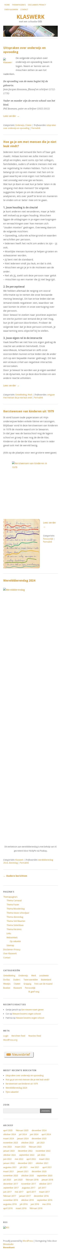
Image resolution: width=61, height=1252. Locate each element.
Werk (30, 395)
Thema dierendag (15, 917)
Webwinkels (12, 937)
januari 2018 (47, 1179)
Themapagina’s (19, 5)
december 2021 (25, 1163)
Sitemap (10, 945)
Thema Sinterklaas (15, 925)
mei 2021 (35, 1167)
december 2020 (39, 1171)
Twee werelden (30, 979)
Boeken (6, 988)
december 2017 (10, 1184)
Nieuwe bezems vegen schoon (27, 1013)
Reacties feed (34, 1036)
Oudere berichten (15, 876)
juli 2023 (41, 1142)
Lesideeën (44, 975)
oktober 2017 (45, 1184)
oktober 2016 (27, 1200)
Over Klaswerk (11, 10)
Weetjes (7, 984)
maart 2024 (8, 1138)
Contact (24, 10)
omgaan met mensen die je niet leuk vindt (29, 396)
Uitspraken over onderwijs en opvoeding (24, 1075)
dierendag (13, 863)
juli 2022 (41, 1155)
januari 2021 (22, 1171)
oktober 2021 (42, 1163)
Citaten (28, 125)
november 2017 (28, 1184)
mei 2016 (46, 1204)
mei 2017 (19, 1192)
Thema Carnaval (14, 900)
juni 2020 (18, 1179)
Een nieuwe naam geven (32, 1009)
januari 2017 (25, 1196)
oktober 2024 (9, 1134)
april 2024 (46, 1134)
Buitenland (46, 979)
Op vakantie (15, 941)
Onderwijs (19, 125)
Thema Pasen (13, 904)
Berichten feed (18, 1036)
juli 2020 (7, 1179)
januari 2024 (22, 1138)
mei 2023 (7, 1146)
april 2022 (31, 1159)
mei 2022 (19, 1159)
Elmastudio (8, 1244)
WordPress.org (10, 1040)
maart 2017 (44, 1192)
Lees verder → (11, 116)
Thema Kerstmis (14, 929)
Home (7, 5)
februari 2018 (32, 1179)
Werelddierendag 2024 (19, 580)
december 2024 (39, 1130)
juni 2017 (7, 1192)
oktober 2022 (9, 1155)
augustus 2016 (10, 1204)
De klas (6, 979)
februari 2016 (36, 1208)
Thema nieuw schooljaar (18, 913)
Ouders (16, 979)
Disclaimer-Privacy (37, 5)
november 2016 (10, 1200)
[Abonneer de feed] (6, 1227)
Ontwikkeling (21, 395)
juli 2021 (23, 1167)
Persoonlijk (48, 539)
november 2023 (10, 1142)
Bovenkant (9, 1247)
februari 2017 (9, 1196)
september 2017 (11, 1187)
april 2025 (8, 1130)
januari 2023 (9, 1151)
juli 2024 (23, 1134)
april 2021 (47, 1167)
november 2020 (10, 1175)
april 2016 (8, 1208)
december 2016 (41, 1196)
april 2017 (31, 1192)
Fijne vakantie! (12, 1092)
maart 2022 (44, 1159)
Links (9, 933)
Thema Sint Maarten (16, 921)
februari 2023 (35, 1146)
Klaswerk (30, 17)
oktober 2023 (27, 1142)
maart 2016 (21, 1208)
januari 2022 (9, 1163)
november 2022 (43, 1151)
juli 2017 (42, 1187)
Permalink (35, 128)
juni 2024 (34, 1134)
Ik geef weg (33, 991)
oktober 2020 (27, 1175)
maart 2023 (20, 1146)
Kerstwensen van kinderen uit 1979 (28, 411)
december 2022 (25, 1151)
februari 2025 (22, 1130)
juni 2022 (7, 1159)
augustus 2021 (10, 1167)
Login (5, 1036)
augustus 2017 (28, 1187)
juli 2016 (23, 1204)
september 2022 (26, 1155)
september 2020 (44, 1175)
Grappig (27, 984)
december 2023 (39, 1138)
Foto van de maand (43, 984)
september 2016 (44, 1200)
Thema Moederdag (16, 908)
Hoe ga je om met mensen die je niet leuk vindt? (27, 1079)
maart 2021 (8, 1171)
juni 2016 (35, 1204)
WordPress (28, 1241)
